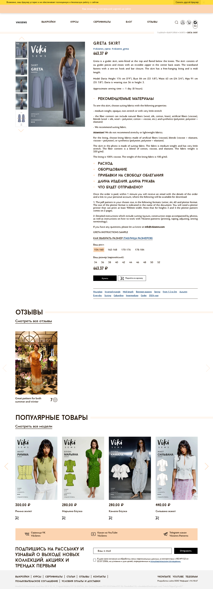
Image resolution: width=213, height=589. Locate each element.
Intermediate (132, 295)
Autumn (183, 291)
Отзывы (152, 22)
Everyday (97, 295)
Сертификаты (102, 22)
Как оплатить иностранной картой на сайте (106, 8)
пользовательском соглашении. (165, 561)
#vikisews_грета (102, 48)
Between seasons (144, 291)
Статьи (71, 577)
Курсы (74, 22)
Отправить (186, 550)
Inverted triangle (112, 291)
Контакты (99, 577)
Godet (144, 295)
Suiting (107, 295)
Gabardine (118, 295)
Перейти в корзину (134, 278)
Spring (157, 291)
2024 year (154, 295)
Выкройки (48, 22)
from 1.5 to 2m (170, 291)
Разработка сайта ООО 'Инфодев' (173, 581)
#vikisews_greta (120, 48)
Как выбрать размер (123, 238)
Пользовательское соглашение (36, 581)
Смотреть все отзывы (33, 321)
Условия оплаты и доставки (81, 581)
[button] (21, 39)
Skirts (182, 33)
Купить (105, 278)
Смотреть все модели (33, 426)
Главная (161, 33)
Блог (129, 22)
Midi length (128, 291)
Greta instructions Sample (110, 232)
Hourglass (97, 291)
